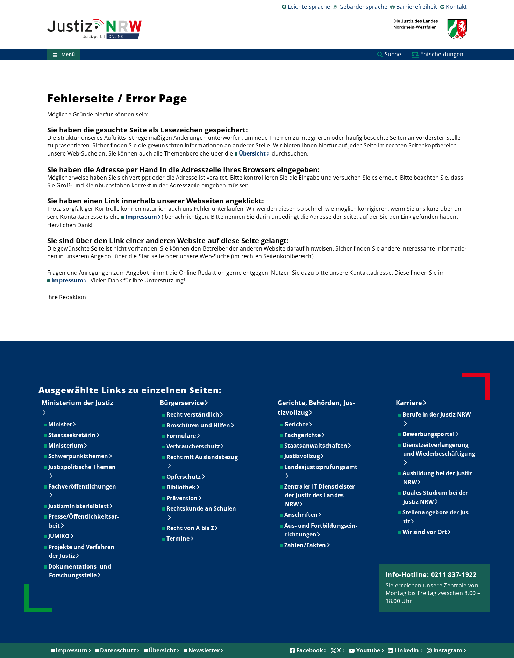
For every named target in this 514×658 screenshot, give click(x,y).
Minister (60, 424)
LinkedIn (406, 650)
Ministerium (66, 445)
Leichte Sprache (309, 6)
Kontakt (456, 6)
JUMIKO (59, 536)
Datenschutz (118, 650)
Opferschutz (184, 476)
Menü (68, 54)
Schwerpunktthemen (78, 456)
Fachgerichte (303, 435)
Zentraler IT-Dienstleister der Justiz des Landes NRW (320, 495)
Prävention (182, 498)
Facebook (309, 650)
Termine (178, 538)
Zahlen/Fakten (305, 545)
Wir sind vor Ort (425, 532)
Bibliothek (181, 487)
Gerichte (296, 424)
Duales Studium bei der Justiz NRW (435, 497)
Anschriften (301, 515)
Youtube (368, 650)
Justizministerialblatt (79, 506)
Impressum (141, 216)
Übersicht (252, 153)
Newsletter (204, 650)
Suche (393, 54)
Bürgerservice (182, 402)
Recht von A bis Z (190, 528)
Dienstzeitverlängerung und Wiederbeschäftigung (439, 449)
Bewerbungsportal (429, 434)
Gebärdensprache (363, 6)
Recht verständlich (193, 414)
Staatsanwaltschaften (316, 445)
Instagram (448, 650)
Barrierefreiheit (416, 6)
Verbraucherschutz (193, 446)
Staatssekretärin (72, 435)
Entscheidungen (441, 54)
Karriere (409, 402)
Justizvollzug (302, 456)
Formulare (181, 436)
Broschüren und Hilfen (198, 425)
